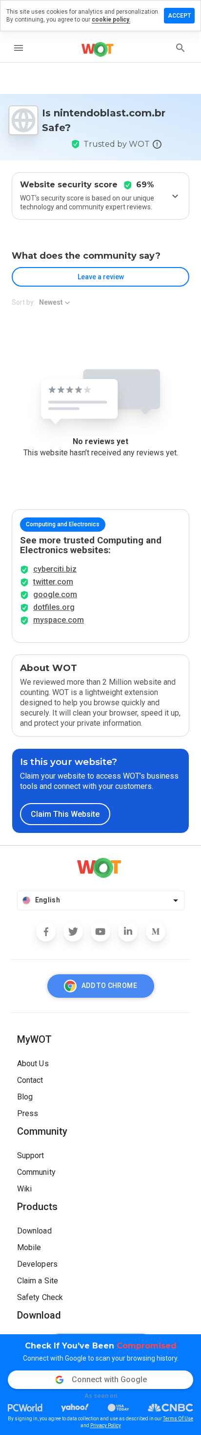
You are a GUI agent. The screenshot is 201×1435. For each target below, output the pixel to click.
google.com (55, 594)
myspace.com (58, 620)
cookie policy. (111, 19)
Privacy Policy (105, 1425)
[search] (180, 48)
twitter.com (53, 581)
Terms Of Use (178, 1418)
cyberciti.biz (55, 569)
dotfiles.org (54, 607)
